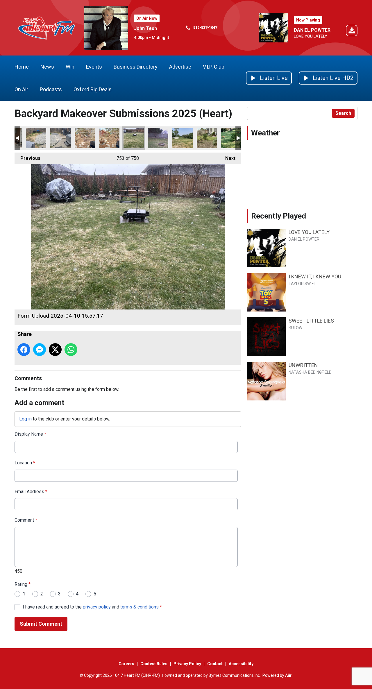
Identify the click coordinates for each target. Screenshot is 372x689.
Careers (126, 663)
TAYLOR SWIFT (302, 283)
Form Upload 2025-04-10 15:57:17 (134, 138)
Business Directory (136, 67)
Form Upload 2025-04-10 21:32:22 (182, 138)
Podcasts (51, 89)
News (47, 67)
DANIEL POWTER (312, 30)
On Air (21, 89)
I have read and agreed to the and (92, 607)
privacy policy (97, 607)
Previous (27, 158)
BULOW (295, 327)
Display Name (30, 434)
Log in (25, 419)
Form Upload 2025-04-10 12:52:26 (85, 138)
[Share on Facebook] (23, 349)
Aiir (288, 675)
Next (227, 158)
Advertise (180, 67)
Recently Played (278, 216)
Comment (26, 520)
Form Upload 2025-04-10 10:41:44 (36, 138)
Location (25, 463)
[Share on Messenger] (39, 349)
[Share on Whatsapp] (71, 349)
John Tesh (145, 28)
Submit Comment (41, 624)
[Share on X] (55, 349)
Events (94, 67)
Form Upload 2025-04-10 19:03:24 (158, 138)
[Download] (351, 31)
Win (70, 67)
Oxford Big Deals (93, 89)
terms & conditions (139, 607)
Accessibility (241, 663)
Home (22, 67)
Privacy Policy (187, 663)
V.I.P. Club (213, 67)
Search (343, 113)
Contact (215, 663)
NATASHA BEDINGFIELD (310, 372)
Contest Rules (153, 663)
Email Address (31, 491)
